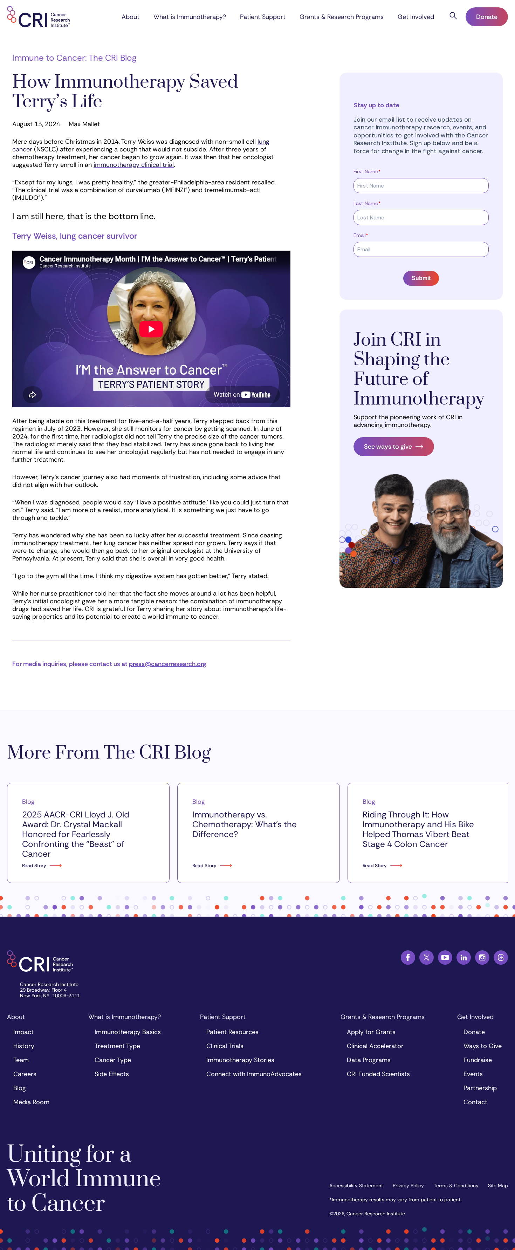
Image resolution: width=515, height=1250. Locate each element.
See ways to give (388, 446)
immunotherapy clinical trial (134, 165)
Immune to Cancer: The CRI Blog (74, 57)
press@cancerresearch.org (167, 664)
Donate (486, 17)
